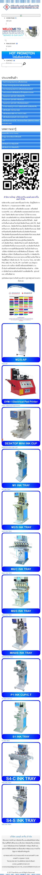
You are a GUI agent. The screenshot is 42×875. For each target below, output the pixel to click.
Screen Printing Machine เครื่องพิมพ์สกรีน (16, 85)
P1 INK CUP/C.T (7, 699)
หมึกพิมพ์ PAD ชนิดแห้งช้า (10, 144)
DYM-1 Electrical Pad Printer (11, 405)
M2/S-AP (4, 364)
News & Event (11, 44)
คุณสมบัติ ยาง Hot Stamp (10, 133)
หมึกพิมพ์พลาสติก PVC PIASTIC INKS (14, 114)
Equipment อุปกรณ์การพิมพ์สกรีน (13, 96)
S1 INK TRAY (6, 741)
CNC (3, 140)
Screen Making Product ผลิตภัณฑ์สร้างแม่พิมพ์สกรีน (19, 107)
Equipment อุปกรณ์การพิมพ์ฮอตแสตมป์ (15, 103)
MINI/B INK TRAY (7, 657)
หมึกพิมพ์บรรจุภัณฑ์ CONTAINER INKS (15, 117)
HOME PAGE (10, 19)
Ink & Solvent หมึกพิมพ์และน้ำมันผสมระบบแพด (17, 92)
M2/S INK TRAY (7, 531)
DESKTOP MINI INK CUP (10, 447)
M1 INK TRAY (6, 489)
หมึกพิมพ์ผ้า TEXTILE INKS (11, 110)
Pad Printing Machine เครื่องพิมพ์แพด (14, 82)
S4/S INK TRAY (6, 824)
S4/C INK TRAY (6, 782)
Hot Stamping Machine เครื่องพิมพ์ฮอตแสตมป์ (17, 89)
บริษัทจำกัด (21, 836)
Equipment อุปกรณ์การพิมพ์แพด (13, 99)
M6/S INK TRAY (7, 615)
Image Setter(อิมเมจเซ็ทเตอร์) (11, 137)
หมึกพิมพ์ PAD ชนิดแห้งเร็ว (10, 147)
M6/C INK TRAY (7, 573)
